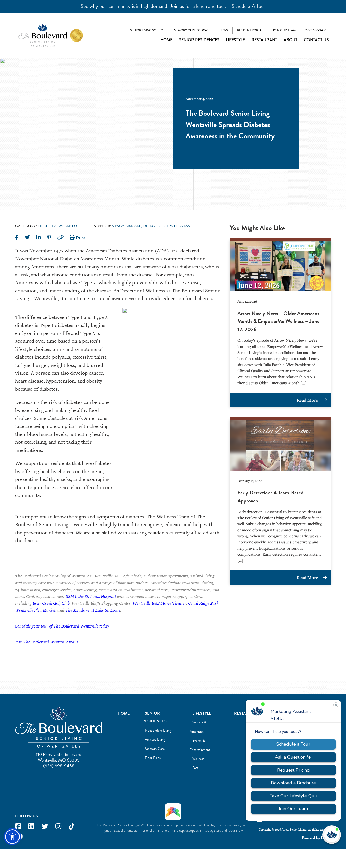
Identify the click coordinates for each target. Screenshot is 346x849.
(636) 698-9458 (315, 30)
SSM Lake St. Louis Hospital (91, 596)
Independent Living (158, 730)
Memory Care (155, 748)
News (223, 30)
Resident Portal (250, 30)
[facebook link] (18, 826)
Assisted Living (155, 739)
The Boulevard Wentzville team (50, 642)
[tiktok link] (71, 826)
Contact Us (316, 40)
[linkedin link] (31, 826)
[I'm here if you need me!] (331, 834)
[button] (12, 836)
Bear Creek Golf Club (51, 603)
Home (166, 40)
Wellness (198, 758)
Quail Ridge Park (203, 603)
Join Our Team (284, 30)
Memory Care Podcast (192, 30)
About (290, 40)
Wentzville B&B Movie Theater (159, 603)
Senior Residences (199, 40)
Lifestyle (235, 40)
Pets (195, 768)
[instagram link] (58, 826)
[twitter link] (45, 826)
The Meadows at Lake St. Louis (92, 610)
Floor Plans (153, 757)
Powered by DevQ (316, 838)
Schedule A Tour (248, 6)
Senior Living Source (147, 30)
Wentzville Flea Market (35, 610)
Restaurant (264, 40)
